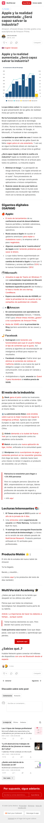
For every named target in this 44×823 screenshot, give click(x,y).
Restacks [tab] (17, 696)
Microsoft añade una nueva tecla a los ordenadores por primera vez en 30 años (17, 732)
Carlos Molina (12, 35)
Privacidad (22, 806)
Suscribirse (26, 3)
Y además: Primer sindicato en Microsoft (16, 752)
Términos (31, 806)
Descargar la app (32, 813)
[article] (22, 733)
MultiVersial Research (15, 538)
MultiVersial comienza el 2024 (13, 767)
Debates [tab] (23, 722)
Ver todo (6, 778)
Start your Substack (14, 813)
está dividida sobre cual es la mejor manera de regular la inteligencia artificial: (20, 417)
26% (31, 267)
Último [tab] (15, 722)
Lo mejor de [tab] (7, 722)
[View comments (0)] (11, 43)
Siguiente (35, 681)
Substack (11, 818)
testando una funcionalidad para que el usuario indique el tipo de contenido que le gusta (23, 343)
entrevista (14, 520)
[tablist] (12, 696)
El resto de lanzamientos (16, 218)
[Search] (40, 722)
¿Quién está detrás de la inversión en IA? (12, 763)
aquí (11, 498)
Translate (6, 9)
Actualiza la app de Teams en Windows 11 (24, 277)
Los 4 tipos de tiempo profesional (17, 728)
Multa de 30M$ (12, 324)
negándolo (14, 242)
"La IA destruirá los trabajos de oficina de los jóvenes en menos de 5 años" (16, 746)
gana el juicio (15, 397)
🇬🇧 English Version (10, 48)
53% (37, 264)
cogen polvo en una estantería (20, 143)
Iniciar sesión (37, 3)
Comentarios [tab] (7, 696)
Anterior (8, 681)
